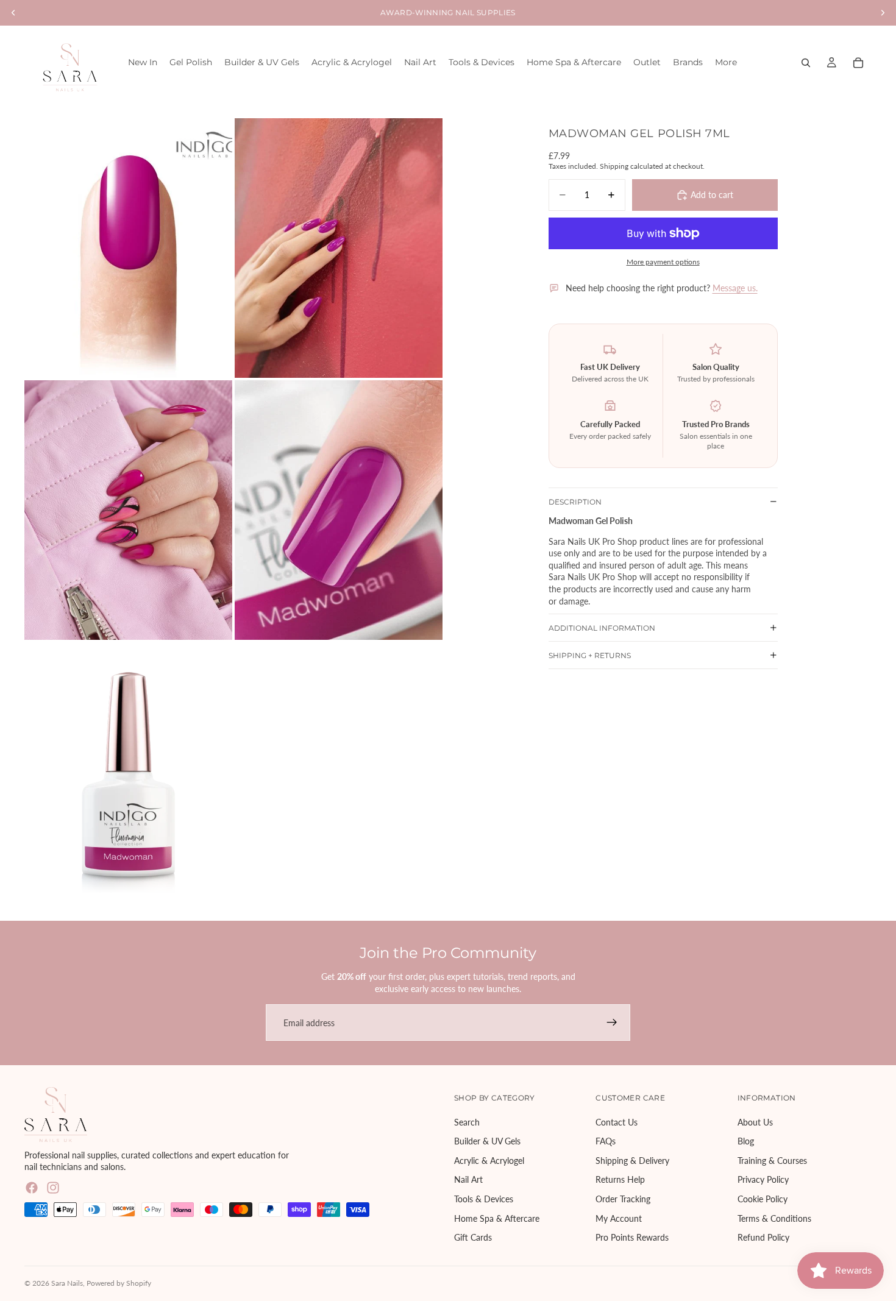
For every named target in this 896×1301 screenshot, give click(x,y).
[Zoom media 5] (128, 772)
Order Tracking (623, 1199)
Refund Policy (763, 1238)
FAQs (606, 1141)
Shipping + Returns (590, 655)
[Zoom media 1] (128, 248)
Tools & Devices (483, 1199)
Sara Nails (67, 1283)
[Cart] (858, 62)
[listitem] (726, 62)
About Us (755, 1122)
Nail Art (468, 1180)
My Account (619, 1218)
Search (467, 1122)
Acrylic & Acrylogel (489, 1160)
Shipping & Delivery (632, 1160)
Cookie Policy (763, 1199)
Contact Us (617, 1122)
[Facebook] (31, 1187)
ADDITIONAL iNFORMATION (602, 628)
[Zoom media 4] (339, 510)
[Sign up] (612, 1022)
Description (575, 501)
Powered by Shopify (119, 1283)
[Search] (805, 62)
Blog (746, 1141)
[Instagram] (53, 1187)
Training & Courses (772, 1160)
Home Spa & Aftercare (496, 1218)
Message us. (735, 288)
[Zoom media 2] (339, 248)
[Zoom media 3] (128, 510)
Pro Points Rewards (632, 1238)
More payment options (663, 261)
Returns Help (620, 1180)
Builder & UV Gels (487, 1141)
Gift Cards (473, 1238)
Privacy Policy (763, 1180)
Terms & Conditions (774, 1218)
